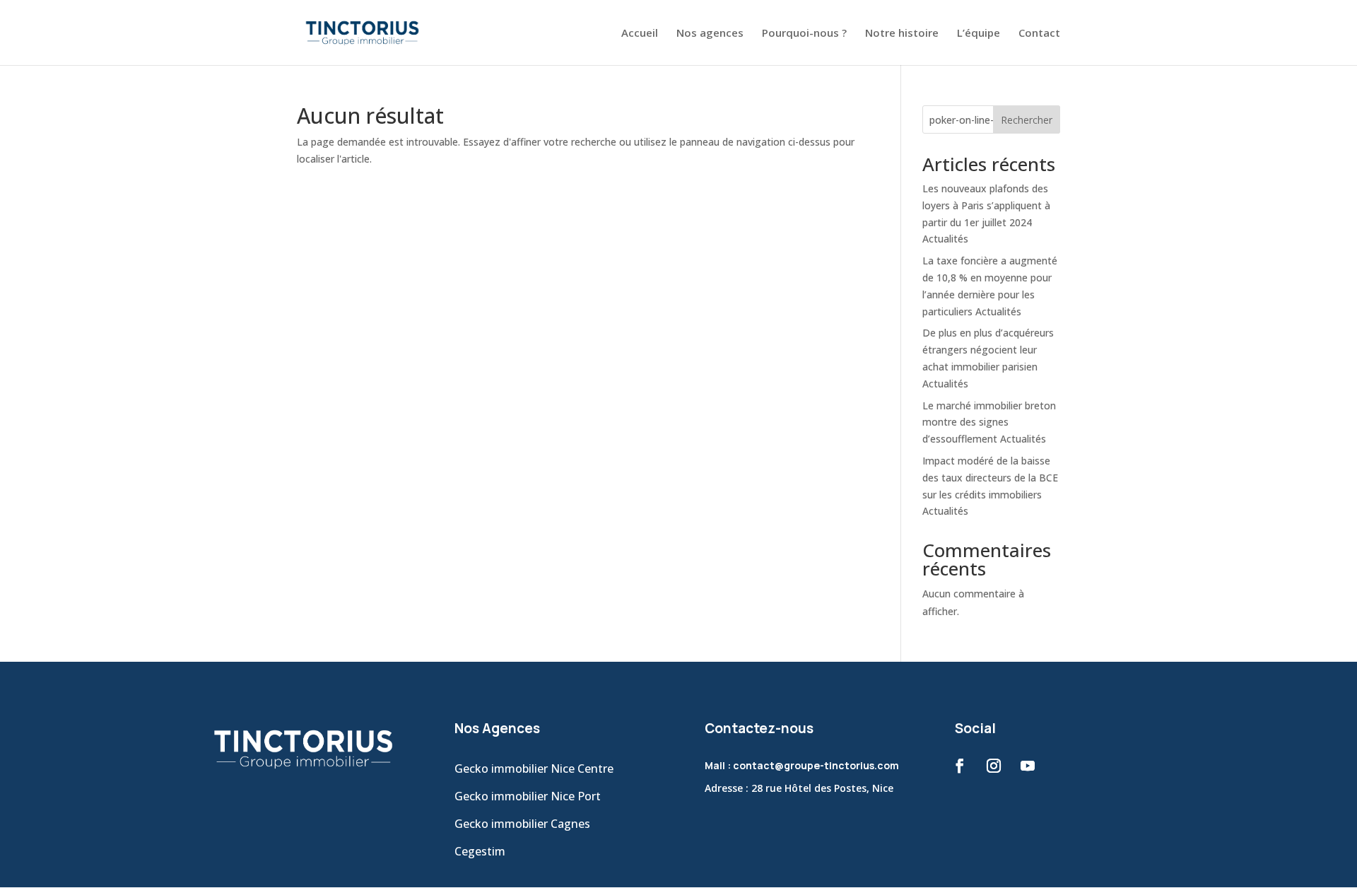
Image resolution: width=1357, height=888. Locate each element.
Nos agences (710, 34)
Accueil (639, 34)
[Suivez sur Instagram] (994, 766)
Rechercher (1026, 120)
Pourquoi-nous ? (804, 34)
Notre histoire (902, 34)
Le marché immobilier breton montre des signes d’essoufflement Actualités (989, 422)
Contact (1039, 34)
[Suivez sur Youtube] (1028, 766)
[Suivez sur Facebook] (960, 766)
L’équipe (978, 34)
